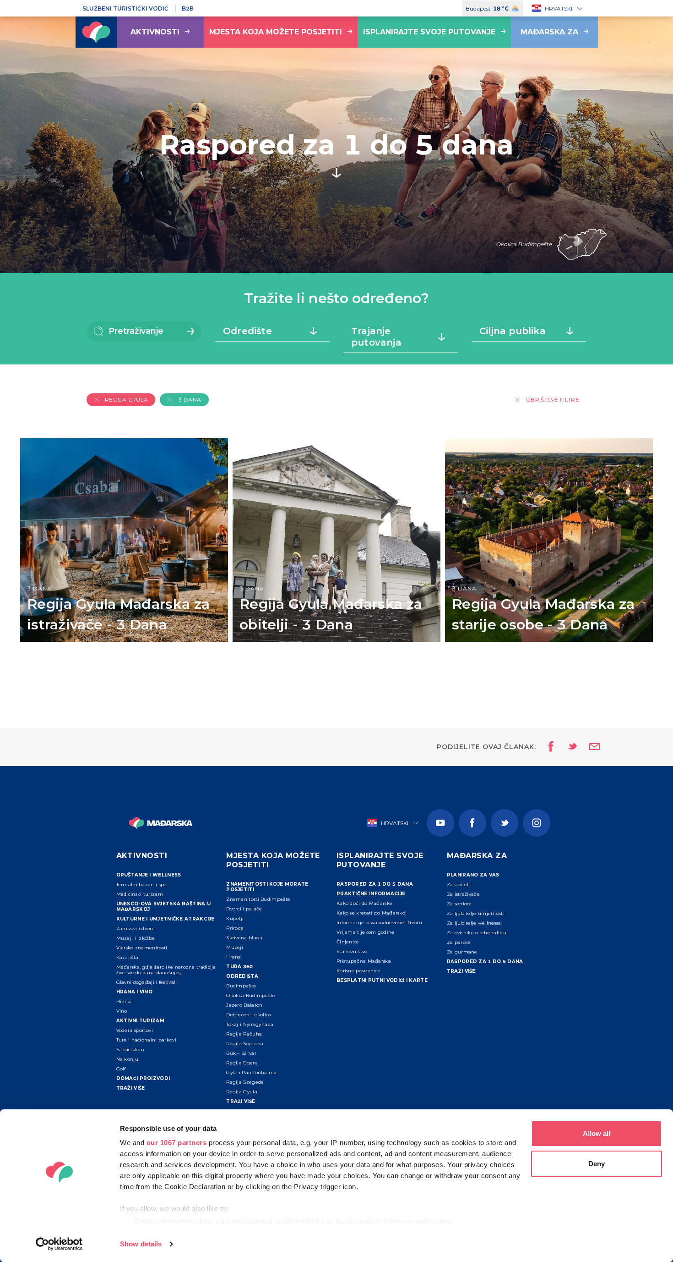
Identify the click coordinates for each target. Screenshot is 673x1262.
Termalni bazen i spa (141, 884)
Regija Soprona (244, 1044)
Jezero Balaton (244, 1005)
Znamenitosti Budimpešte (258, 899)
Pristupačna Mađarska (363, 961)
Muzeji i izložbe (135, 938)
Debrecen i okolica (248, 1015)
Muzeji (234, 947)
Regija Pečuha (244, 1034)
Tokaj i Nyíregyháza (249, 1024)
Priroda (235, 928)
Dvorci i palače (244, 909)
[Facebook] (472, 823)
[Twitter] (504, 823)
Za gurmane (462, 952)
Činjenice (347, 942)
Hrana (123, 1001)
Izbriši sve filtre (552, 399)
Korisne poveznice (358, 971)
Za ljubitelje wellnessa (474, 923)
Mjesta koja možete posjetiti (275, 32)
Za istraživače (463, 894)
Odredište (247, 330)
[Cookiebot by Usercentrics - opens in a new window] (59, 1244)
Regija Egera (242, 1063)
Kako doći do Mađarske (364, 903)
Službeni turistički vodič (125, 8)
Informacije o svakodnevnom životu (379, 923)
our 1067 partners (177, 1142)
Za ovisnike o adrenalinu (476, 933)
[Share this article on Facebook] (548, 747)
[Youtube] (440, 823)
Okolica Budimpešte (250, 995)
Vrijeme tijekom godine (365, 932)
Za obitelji (459, 884)
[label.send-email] (589, 747)
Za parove (459, 942)
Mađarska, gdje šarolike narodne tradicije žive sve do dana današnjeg (166, 969)
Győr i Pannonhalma (251, 1072)
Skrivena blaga (244, 938)
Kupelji (235, 918)
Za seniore (459, 904)
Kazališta (127, 957)
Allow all (596, 1133)
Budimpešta (241, 986)
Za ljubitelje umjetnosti (476, 913)
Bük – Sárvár (241, 1053)
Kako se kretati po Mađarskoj (371, 913)
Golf (121, 1069)
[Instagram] (536, 823)
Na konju (127, 1059)
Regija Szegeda (245, 1082)
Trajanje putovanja (376, 336)
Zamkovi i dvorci (136, 928)
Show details (141, 1244)
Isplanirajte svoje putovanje (429, 32)
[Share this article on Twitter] (567, 747)
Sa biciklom (130, 1050)
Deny (596, 1164)
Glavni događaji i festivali (146, 982)
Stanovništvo (352, 951)
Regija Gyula (241, 1092)
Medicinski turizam (139, 894)
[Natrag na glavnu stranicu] (96, 32)
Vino (121, 1011)
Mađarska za (549, 32)
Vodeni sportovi (134, 1030)
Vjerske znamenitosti (142, 948)
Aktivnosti (154, 32)
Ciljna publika (512, 330)
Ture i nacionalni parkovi (146, 1040)
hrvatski (558, 8)
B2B (188, 8)
